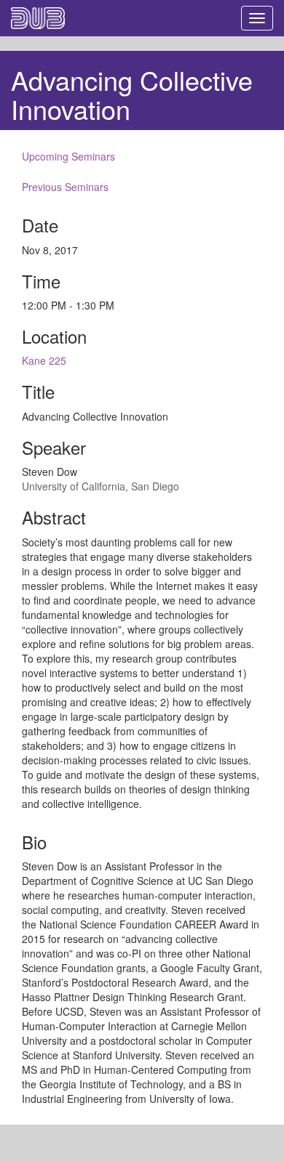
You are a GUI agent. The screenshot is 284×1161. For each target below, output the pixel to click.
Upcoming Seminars (68, 156)
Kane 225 (44, 360)
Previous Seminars (65, 186)
